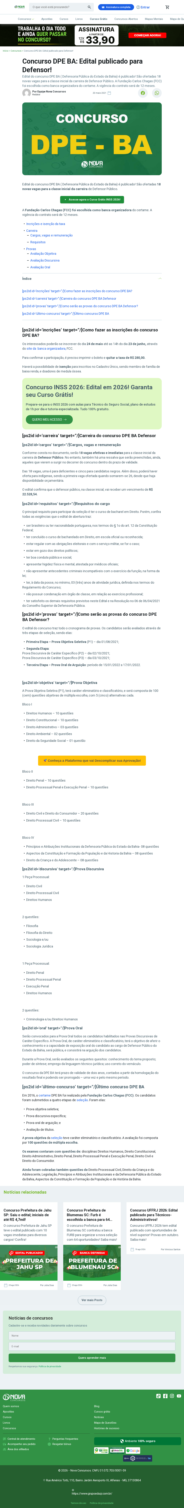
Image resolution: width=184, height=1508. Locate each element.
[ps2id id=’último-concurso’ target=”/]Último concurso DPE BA (65, 313)
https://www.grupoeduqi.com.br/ (92, 1493)
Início (5, 51)
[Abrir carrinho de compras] (167, 7)
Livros (79, 19)
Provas (31, 249)
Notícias (99, 1417)
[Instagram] (172, 1396)
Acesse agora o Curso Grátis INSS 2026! (94, 199)
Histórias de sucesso (106, 1428)
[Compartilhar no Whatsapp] (156, 92)
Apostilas (46, 19)
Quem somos (11, 1406)
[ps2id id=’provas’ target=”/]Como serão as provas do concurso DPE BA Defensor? (80, 306)
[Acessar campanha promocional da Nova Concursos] (92, 35)
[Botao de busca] (89, 7)
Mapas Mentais (154, 19)
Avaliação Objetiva (43, 253)
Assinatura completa (118, 7)
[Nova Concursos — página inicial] (19, 7)
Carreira (31, 231)
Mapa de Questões (105, 1422)
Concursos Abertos (126, 19)
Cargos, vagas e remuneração (51, 235)
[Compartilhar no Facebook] (142, 92)
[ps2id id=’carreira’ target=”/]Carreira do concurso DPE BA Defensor (69, 298)
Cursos (64, 19)
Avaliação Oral (40, 267)
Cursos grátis (102, 1411)
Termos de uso (78, 1503)
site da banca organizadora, (46, 348)
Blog (96, 1406)
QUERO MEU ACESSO (47, 419)
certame (45, 1095)
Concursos (24, 19)
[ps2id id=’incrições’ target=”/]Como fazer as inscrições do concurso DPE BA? (77, 291)
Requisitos (38, 242)
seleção (82, 1100)
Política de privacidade (50, 1366)
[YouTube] (179, 1396)
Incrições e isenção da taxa (45, 224)
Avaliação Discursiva (44, 260)
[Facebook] (165, 1396)
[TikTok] (158, 1396)
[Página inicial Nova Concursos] (14, 1397)
